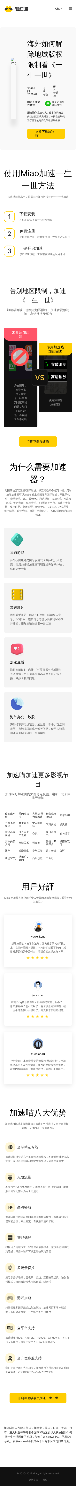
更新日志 (33, 1479)
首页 (45, 1479)
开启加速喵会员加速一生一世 (38, 1398)
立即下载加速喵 (44, 133)
